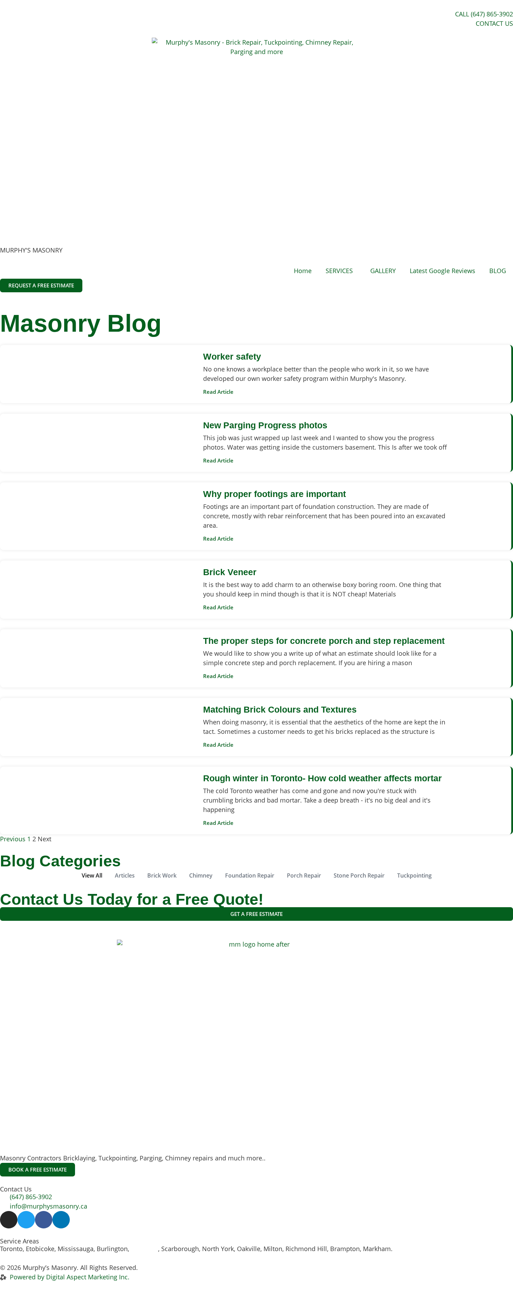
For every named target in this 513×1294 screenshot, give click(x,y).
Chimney (201, 875)
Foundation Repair (249, 875)
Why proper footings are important (274, 494)
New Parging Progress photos (265, 425)
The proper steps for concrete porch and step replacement (324, 641)
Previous (12, 839)
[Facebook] (43, 1219)
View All (92, 875)
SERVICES (339, 270)
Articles (125, 875)
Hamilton (144, 1248)
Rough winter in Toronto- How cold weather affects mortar (322, 778)
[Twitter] (26, 1219)
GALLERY (383, 270)
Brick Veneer (229, 572)
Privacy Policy (160, 1267)
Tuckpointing (414, 875)
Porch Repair (304, 875)
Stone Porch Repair (359, 875)
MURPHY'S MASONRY (31, 250)
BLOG (497, 270)
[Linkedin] (61, 1219)
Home (303, 270)
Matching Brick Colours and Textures (280, 709)
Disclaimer (202, 1267)
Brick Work (162, 875)
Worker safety (232, 356)
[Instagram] (8, 1219)
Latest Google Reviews (442, 270)
